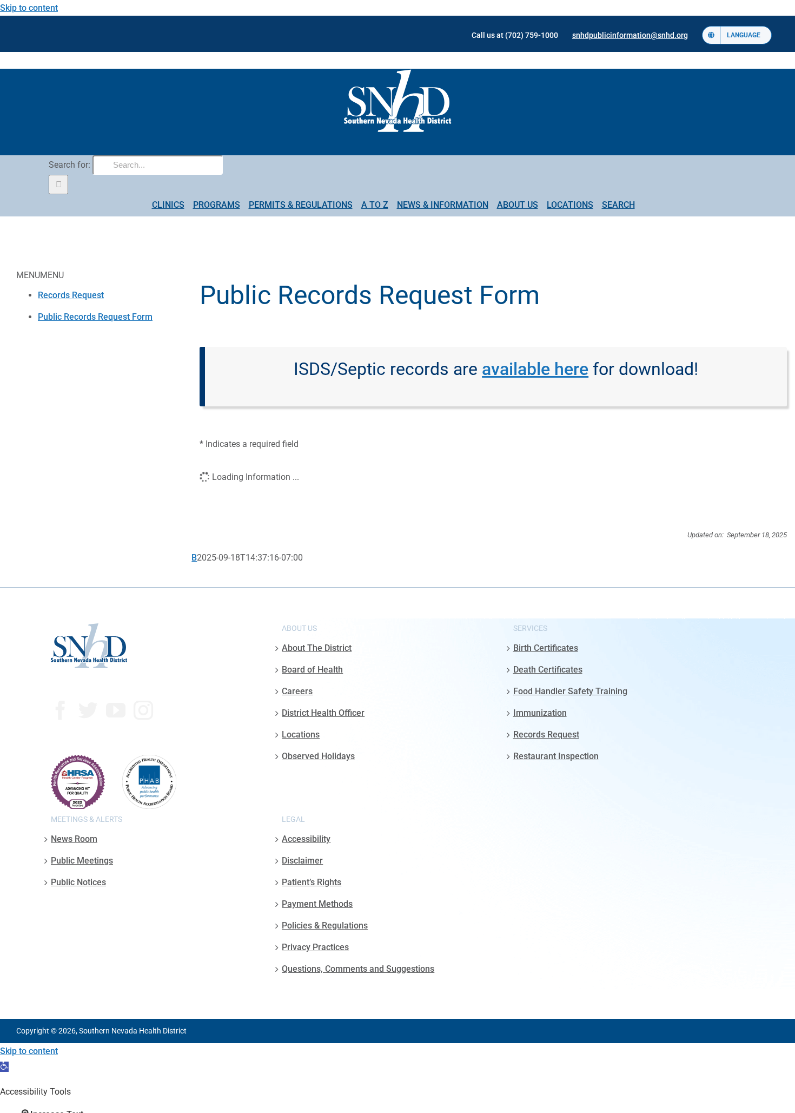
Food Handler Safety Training (570, 691)
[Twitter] (88, 710)
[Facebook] (60, 710)
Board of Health (312, 669)
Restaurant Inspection (556, 756)
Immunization (540, 713)
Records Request (71, 295)
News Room (74, 839)
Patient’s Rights (311, 882)
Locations (301, 734)
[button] (4, 1067)
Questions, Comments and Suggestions (358, 969)
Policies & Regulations (325, 925)
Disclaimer (302, 860)
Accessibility (306, 839)
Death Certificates (547, 669)
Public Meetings (82, 860)
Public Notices (78, 882)
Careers (297, 691)
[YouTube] (115, 710)
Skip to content (29, 8)
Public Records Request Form (95, 317)
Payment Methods (317, 904)
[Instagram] (143, 710)
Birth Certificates (545, 648)
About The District (317, 648)
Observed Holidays (318, 756)
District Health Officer (323, 713)
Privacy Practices (315, 947)
